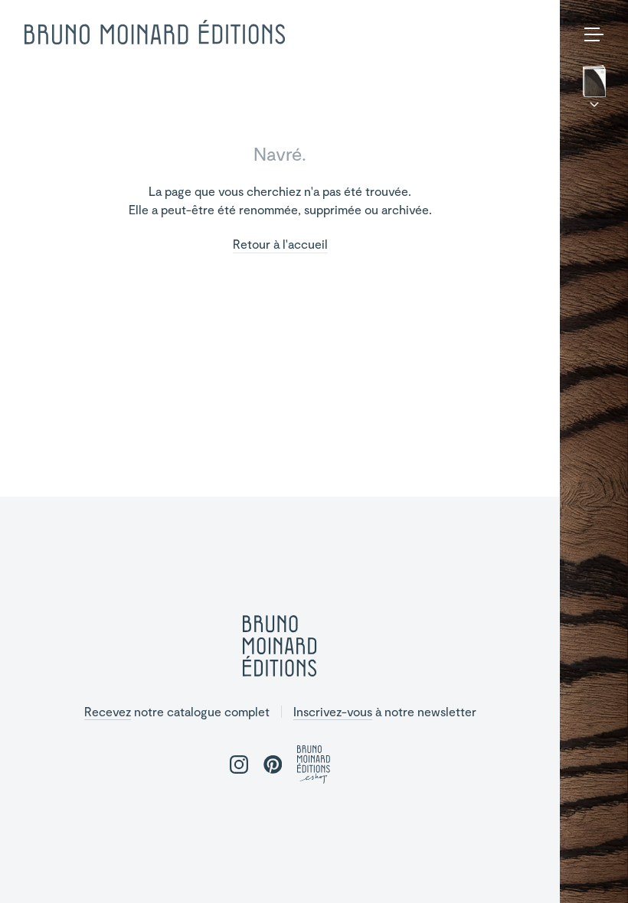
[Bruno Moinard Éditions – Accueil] (155, 33)
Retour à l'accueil (280, 244)
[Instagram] (572, 869)
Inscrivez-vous (332, 711)
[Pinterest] (596, 869)
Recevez (107, 711)
